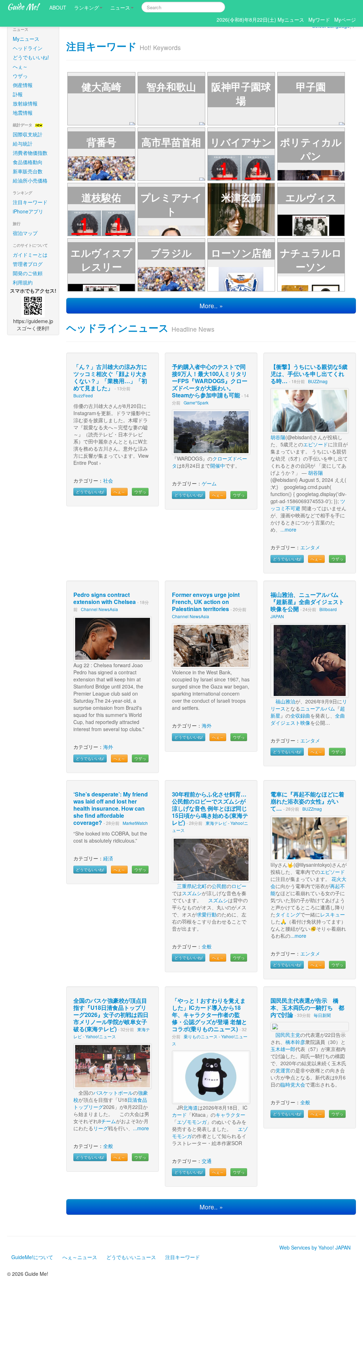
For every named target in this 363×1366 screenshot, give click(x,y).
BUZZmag (318, 381)
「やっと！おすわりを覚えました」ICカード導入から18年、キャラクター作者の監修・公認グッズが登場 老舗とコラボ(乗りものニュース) (209, 1014)
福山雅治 (285, 701)
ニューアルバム (317, 708)
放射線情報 (25, 103)
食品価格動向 (28, 161)
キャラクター (230, 1114)
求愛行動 (207, 914)
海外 (108, 746)
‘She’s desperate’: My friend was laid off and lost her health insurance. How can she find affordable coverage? (110, 808)
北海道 (190, 1107)
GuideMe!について (32, 1257)
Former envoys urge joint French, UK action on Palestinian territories (206, 602)
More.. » (211, 305)
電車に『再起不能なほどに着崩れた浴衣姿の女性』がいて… (307, 801)
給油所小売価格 (30, 180)
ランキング (86, 7)
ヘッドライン (28, 47)
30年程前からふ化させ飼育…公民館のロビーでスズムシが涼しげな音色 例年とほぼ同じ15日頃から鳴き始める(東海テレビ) (210, 808)
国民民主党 (287, 1034)
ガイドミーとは (30, 254)
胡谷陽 (277, 437)
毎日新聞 (322, 1015)
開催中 (217, 465)
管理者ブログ (28, 263)
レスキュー (332, 914)
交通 (207, 1160)
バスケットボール (113, 1092)
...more (288, 529)
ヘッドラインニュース (117, 327)
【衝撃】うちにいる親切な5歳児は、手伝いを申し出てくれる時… (308, 374)
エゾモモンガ (192, 1121)
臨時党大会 (292, 1084)
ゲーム (209, 483)
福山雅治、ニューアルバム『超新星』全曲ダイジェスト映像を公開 (307, 602)
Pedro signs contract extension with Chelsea (104, 598)
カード (179, 1114)
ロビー (238, 885)
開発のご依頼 (28, 273)
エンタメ (310, 547)
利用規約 (23, 282)
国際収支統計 (28, 134)
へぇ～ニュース (79, 1257)
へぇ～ (20, 66)
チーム (108, 1121)
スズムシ (192, 893)
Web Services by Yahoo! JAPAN (315, 1247)
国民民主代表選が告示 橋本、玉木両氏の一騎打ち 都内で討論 (307, 1007)
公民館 (219, 885)
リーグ (95, 1106)
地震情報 (23, 112)
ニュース (120, 7)
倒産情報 (23, 84)
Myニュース (26, 38)
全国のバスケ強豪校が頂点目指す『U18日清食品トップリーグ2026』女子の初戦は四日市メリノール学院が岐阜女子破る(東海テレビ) (111, 1014)
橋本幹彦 (295, 1041)
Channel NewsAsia (99, 609)
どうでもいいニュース (131, 1257)
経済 (108, 858)
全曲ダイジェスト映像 (307, 719)
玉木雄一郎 (282, 1048)
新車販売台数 (28, 171)
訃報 (18, 94)
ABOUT (57, 7)
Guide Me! (23, 6)
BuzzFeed (83, 395)
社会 (108, 480)
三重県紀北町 (192, 885)
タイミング (287, 914)
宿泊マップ (25, 232)
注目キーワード (30, 202)
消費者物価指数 (30, 152)
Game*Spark (196, 402)
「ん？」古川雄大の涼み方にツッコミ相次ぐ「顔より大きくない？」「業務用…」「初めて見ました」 (110, 377)
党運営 (282, 1070)
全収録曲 (300, 715)
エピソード (315, 444)
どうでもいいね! (31, 57)
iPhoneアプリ (28, 211)
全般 (207, 946)
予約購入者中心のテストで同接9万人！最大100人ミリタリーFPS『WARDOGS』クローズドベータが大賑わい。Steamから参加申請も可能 (209, 381)
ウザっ (20, 75)
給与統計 (23, 143)
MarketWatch (135, 823)
